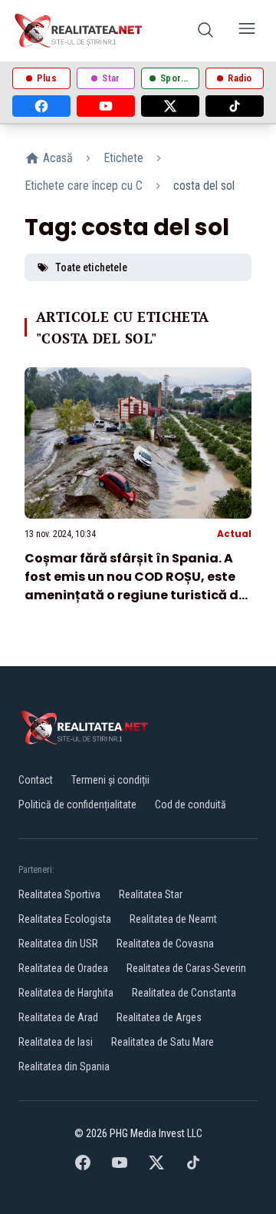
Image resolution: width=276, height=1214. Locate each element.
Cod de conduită (190, 804)
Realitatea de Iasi (55, 1042)
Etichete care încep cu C (84, 185)
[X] (170, 106)
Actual (234, 533)
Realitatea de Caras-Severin (186, 968)
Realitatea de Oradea (63, 968)
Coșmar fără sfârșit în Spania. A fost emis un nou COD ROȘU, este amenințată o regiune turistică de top (135, 585)
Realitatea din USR (58, 943)
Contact (35, 780)
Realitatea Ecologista (64, 919)
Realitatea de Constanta (184, 993)
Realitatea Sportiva (59, 894)
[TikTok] (234, 106)
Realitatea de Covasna (165, 943)
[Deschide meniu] (247, 31)
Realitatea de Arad (58, 1017)
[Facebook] (41, 106)
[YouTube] (106, 106)
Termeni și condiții (110, 780)
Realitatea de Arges (159, 1017)
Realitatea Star (150, 894)
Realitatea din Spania (64, 1066)
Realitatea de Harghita (65, 993)
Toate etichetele (91, 267)
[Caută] (205, 31)
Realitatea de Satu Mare (162, 1042)
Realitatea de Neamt (173, 919)
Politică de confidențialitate (77, 804)
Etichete (123, 158)
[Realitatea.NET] (79, 30)
